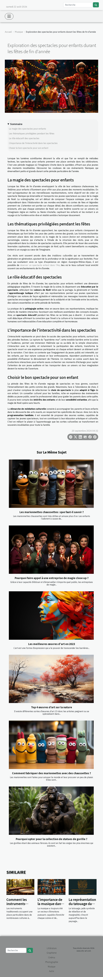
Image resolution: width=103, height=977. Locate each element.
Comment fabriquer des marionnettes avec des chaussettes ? (51, 773)
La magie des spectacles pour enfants (27, 128)
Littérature (51, 948)
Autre (51, 971)
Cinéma (51, 957)
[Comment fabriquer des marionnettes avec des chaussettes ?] (51, 745)
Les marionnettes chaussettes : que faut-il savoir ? (51, 512)
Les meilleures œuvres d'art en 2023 (51, 644)
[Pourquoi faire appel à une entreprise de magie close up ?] (51, 549)
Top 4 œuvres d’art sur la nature (51, 707)
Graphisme (51, 952)
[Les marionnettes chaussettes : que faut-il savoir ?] (51, 484)
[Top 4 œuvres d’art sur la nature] (51, 679)
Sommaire (16, 124)
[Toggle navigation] (9, 16)
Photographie (51, 961)
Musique (19, 32)
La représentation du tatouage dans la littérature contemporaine (82, 905)
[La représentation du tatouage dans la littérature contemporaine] (83, 886)
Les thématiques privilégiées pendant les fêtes (31, 133)
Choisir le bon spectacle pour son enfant (28, 148)
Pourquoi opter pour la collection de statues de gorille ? (51, 839)
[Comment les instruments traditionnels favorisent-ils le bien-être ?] (20, 886)
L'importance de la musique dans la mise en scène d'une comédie (50, 905)
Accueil (8, 32)
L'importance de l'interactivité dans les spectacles (33, 143)
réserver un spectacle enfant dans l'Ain (40, 265)
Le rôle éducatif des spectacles (24, 138)
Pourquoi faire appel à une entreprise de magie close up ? (52, 578)
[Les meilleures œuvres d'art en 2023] (51, 615)
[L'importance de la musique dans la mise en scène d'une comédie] (51, 886)
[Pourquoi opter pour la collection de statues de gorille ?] (51, 810)
